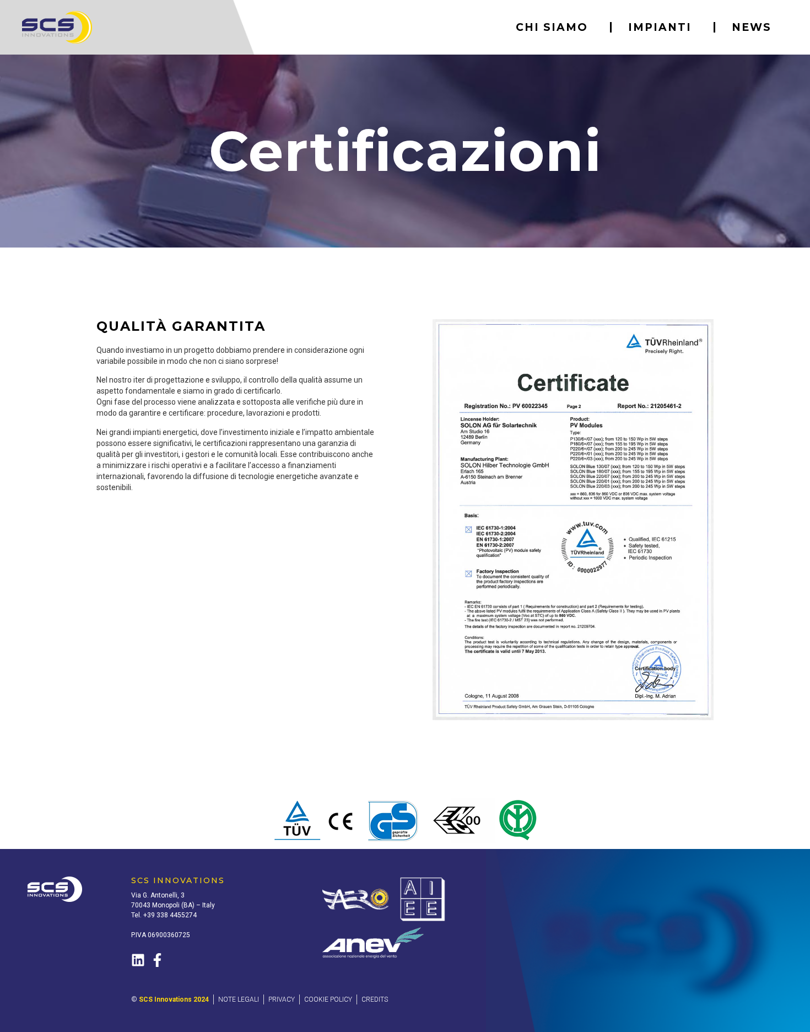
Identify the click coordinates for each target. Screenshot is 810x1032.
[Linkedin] (138, 960)
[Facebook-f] (157, 960)
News (751, 27)
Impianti (660, 27)
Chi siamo (552, 27)
